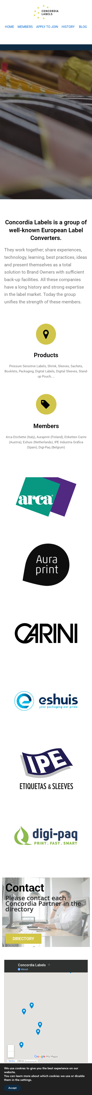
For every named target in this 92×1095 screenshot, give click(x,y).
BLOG (83, 27)
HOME (9, 27)
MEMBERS (25, 27)
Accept (12, 1088)
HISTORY (68, 27)
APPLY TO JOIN (47, 27)
